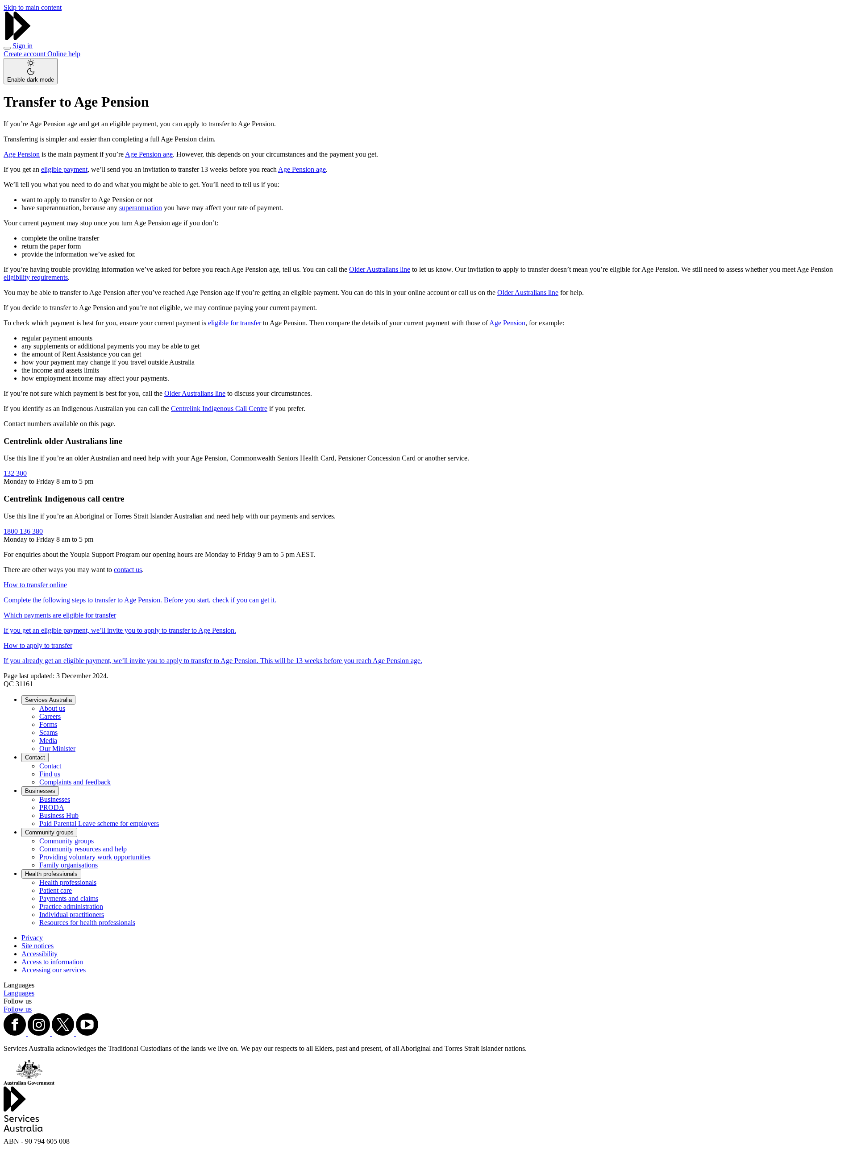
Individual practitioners (71, 914)
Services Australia (48, 700)
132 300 (15, 473)
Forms (48, 724)
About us (52, 708)
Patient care (55, 890)
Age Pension (22, 154)
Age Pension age (149, 154)
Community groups (49, 832)
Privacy (32, 938)
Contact (35, 757)
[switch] (31, 71)
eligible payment (64, 169)
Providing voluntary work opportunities (94, 857)
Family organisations (68, 865)
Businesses (40, 791)
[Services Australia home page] (18, 37)
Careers (50, 716)
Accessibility (39, 954)
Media (48, 740)
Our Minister (57, 748)
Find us (49, 774)
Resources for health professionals (87, 922)
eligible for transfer (235, 323)
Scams (48, 732)
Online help (63, 54)
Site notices (37, 946)
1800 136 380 (23, 531)
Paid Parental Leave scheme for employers (99, 823)
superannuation (140, 208)
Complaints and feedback (75, 782)
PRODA (51, 807)
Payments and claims (68, 898)
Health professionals (51, 874)
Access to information (52, 962)
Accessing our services (53, 970)
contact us (128, 569)
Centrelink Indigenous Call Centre (219, 408)
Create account (25, 54)
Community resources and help (83, 849)
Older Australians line (379, 269)
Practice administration (71, 906)
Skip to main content (33, 7)
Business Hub (59, 815)
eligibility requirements (36, 277)
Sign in (22, 46)
